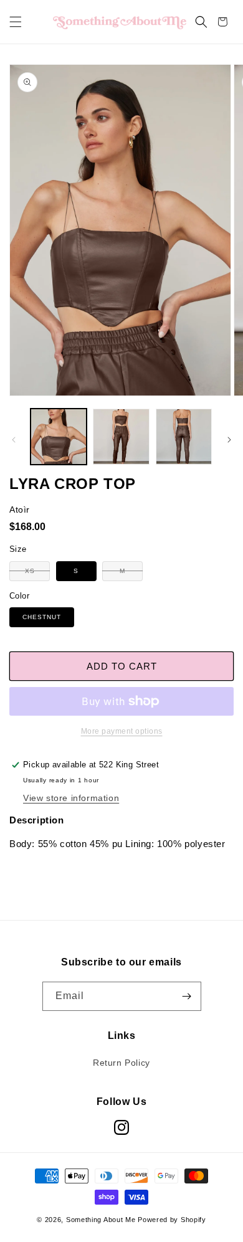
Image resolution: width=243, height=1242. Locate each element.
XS (37, 574)
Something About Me (101, 1219)
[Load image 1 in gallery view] (59, 437)
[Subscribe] (187, 996)
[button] (15, 21)
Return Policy (121, 1063)
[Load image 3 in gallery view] (184, 437)
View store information (71, 798)
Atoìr (19, 509)
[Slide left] (13, 439)
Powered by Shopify (172, 1219)
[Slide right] (229, 439)
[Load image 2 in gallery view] (121, 437)
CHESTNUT (41, 617)
